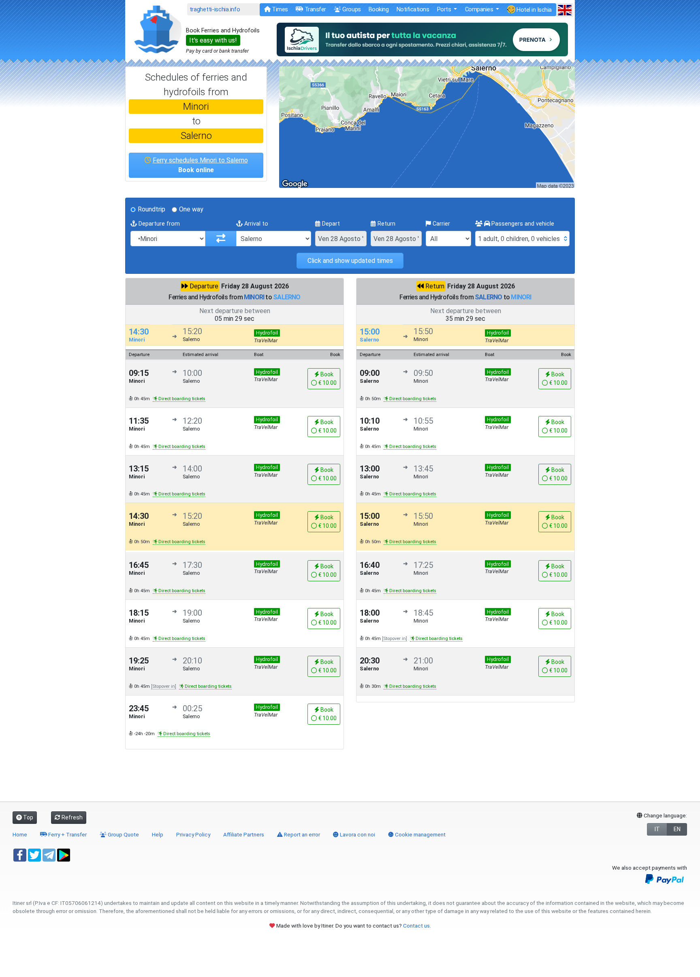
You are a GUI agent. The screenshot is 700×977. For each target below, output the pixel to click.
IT (657, 829)
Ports (444, 9)
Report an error (301, 834)
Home (20, 834)
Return (385, 223)
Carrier (440, 223)
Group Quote (123, 834)
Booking (379, 9)
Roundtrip (151, 209)
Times (279, 9)
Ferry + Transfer (67, 834)
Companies (480, 9)
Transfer (314, 9)
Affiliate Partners (243, 834)
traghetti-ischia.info (215, 9)
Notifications (413, 9)
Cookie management (420, 834)
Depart (330, 223)
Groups (351, 9)
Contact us (416, 925)
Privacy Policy (193, 834)
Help (157, 834)
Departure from (158, 223)
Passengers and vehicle (522, 223)
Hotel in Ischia (533, 9)
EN (677, 829)
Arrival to (255, 223)
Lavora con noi (357, 834)
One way (191, 209)
